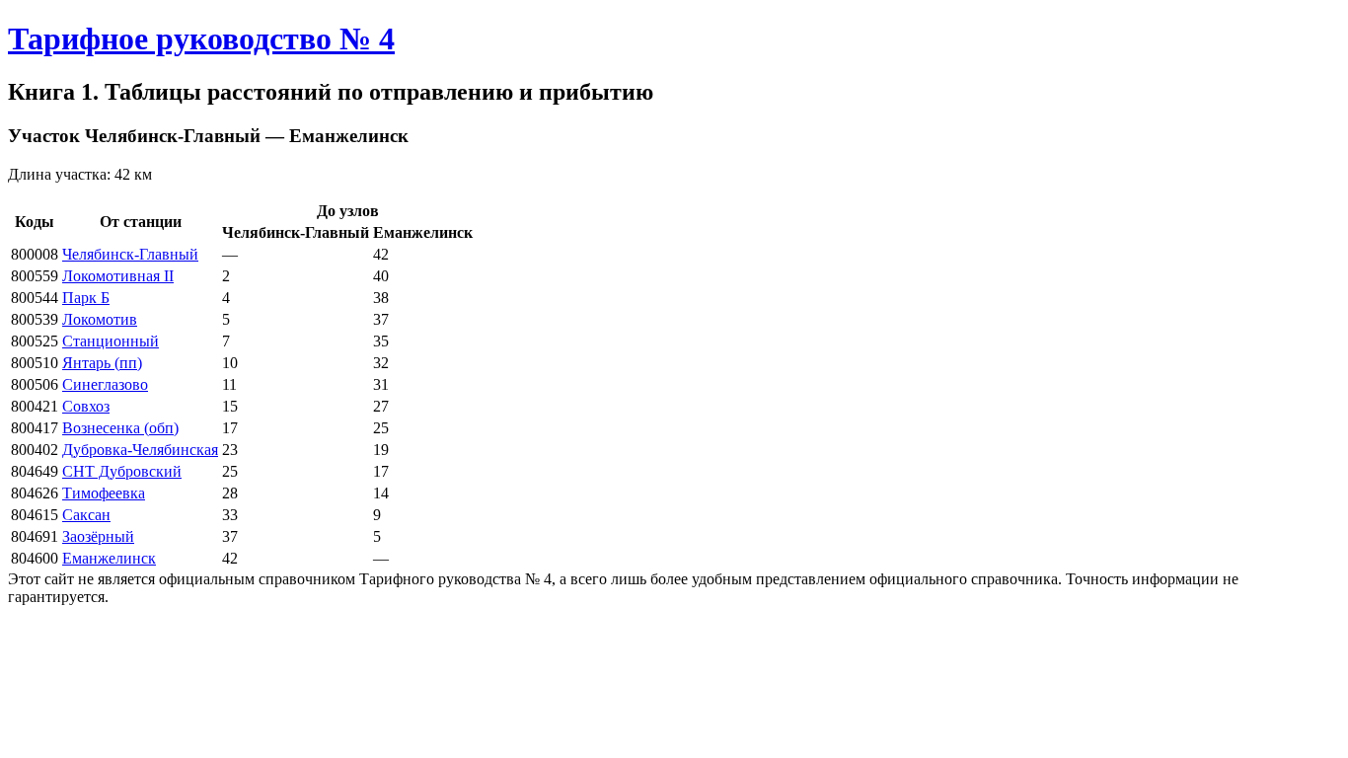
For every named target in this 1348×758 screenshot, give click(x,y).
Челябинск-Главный (130, 254)
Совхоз (86, 406)
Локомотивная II (118, 275)
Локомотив (99, 319)
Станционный (110, 341)
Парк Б (86, 297)
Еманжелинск (109, 558)
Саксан (86, 514)
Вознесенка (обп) (120, 427)
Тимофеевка (103, 493)
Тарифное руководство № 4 (201, 38)
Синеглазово (105, 384)
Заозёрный (98, 536)
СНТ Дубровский (122, 471)
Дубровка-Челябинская (140, 449)
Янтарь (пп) (102, 362)
